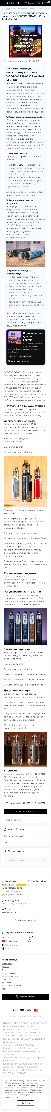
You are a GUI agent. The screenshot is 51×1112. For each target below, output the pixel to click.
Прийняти (25, 1103)
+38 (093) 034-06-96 (13, 894)
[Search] (43, 3)
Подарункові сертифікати (12, 985)
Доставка (5, 967)
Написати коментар (25, 811)
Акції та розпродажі (13, 836)
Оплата (5, 970)
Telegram (35, 937)
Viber (34, 941)
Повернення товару (10, 976)
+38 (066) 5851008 (24, 1045)
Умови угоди (7, 964)
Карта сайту (6, 979)
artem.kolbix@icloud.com (24, 1048)
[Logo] (12, 3)
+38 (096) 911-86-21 (12, 891)
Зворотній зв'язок (9, 973)
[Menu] (3, 3)
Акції (3, 989)
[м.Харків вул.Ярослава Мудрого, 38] (25, 873)
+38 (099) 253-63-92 (13, 888)
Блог (8, 9)
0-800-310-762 (8, 885)
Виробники (6, 982)
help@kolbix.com (9, 912)
